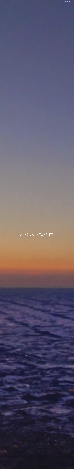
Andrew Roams (66, 1)
